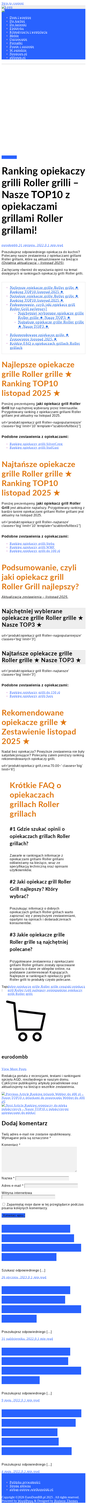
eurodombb (10, 245)
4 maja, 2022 (11, 1471)
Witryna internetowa (17, 1193)
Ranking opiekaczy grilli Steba (32, 543)
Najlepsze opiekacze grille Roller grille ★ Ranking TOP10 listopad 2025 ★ (44, 289)
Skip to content (13, 3)
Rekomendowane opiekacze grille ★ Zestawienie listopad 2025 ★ (39, 337)
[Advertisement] (43, 110)
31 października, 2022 (18, 1338)
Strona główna (20, 1486)
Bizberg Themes (66, 1501)
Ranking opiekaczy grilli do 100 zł (35, 551)
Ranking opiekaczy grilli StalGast (34, 447)
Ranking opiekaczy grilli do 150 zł (35, 692)
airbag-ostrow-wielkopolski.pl (31, 1489)
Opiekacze (9, 157)
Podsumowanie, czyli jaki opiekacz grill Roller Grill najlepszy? (42, 306)
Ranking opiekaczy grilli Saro (31, 696)
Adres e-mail (12, 1185)
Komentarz (11, 1145)
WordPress (25, 1501)
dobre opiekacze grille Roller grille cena (37, 986)
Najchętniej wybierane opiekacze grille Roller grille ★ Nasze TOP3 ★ (51, 315)
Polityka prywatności (25, 1482)
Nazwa (8, 1178)
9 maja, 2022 (11, 1400)
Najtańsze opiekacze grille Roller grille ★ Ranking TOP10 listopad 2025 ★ (44, 298)
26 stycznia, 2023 (15, 1277)
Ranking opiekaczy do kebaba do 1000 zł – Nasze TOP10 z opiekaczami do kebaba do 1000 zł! (41, 1432)
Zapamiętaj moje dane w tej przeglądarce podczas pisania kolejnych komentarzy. (43, 1206)
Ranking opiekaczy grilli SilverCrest (36, 444)
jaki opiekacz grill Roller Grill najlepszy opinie (46, 988)
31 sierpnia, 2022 (32, 245)
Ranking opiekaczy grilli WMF (32, 547)
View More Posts (14, 1069)
